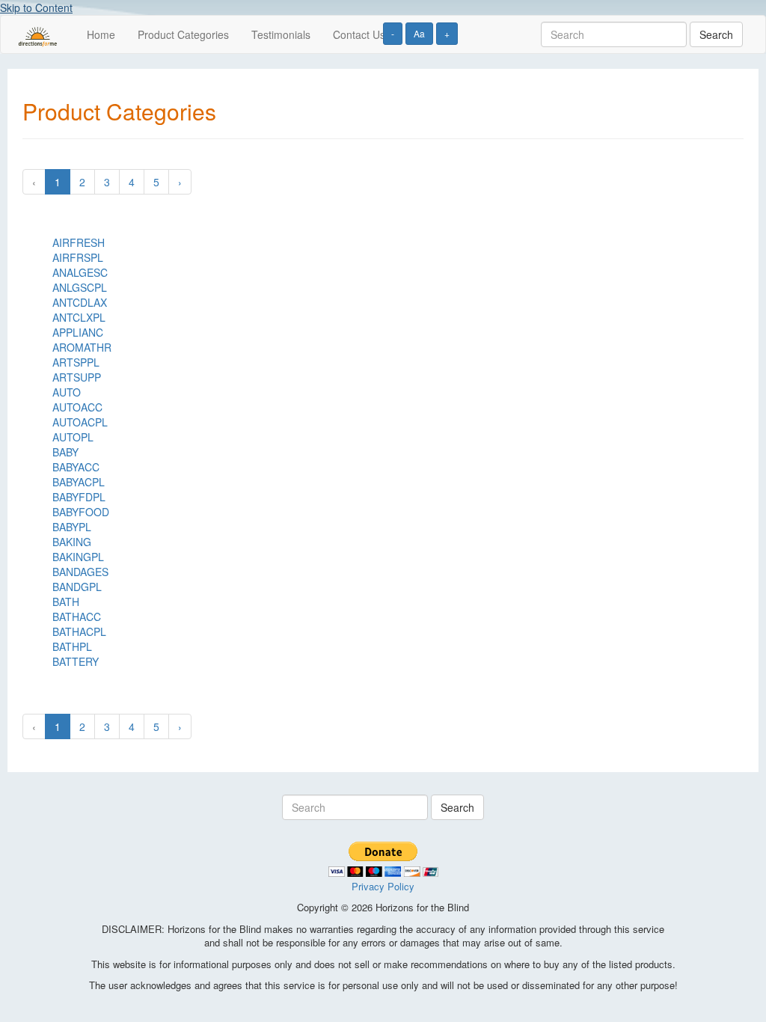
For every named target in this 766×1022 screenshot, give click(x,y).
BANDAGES (80, 571)
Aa (419, 33)
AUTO (66, 392)
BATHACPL (79, 631)
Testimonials (280, 34)
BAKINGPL (78, 556)
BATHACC (76, 616)
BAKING (71, 541)
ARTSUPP (76, 377)
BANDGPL (77, 586)
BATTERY (75, 661)
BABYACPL (78, 481)
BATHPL (72, 646)
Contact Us (359, 34)
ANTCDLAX (79, 302)
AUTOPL (73, 436)
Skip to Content (36, 7)
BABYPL (71, 526)
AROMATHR (81, 347)
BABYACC (75, 466)
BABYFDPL (78, 496)
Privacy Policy (383, 886)
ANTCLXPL (78, 317)
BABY (65, 451)
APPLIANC (77, 332)
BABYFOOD (80, 511)
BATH (65, 601)
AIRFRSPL (77, 257)
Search (716, 34)
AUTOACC (77, 407)
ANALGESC (80, 272)
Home (101, 34)
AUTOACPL (80, 421)
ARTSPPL (75, 362)
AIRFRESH (78, 242)
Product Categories (183, 34)
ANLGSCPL (79, 287)
